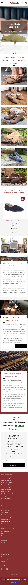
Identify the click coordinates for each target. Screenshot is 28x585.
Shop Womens (7, 43)
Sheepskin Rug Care (5, 559)
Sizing (2, 552)
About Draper (4, 538)
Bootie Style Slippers (5, 491)
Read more (20, 346)
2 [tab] (15, 53)
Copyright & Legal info (6, 531)
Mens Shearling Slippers (6, 480)
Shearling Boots (4, 512)
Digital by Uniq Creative (14, 574)
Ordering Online (5, 554)
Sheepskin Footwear (5, 498)
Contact (3, 542)
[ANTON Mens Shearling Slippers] (14, 208)
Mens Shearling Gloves (6, 489)
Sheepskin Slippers (5, 505)
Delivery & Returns (5, 550)
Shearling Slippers (5, 510)
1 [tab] (13, 53)
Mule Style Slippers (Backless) (7, 493)
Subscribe (13, 465)
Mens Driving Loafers (6, 521)
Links (2, 533)
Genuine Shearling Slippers (7, 514)
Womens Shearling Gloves (7, 487)
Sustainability (4, 540)
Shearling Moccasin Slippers (7, 496)
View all (13, 232)
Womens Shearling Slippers (7, 478)
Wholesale (3, 561)
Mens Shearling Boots (6, 484)
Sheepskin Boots (5, 508)
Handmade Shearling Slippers (8, 517)
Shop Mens (20, 43)
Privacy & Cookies (5, 535)
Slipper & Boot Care (5, 556)
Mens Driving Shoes (5, 519)
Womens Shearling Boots (6, 482)
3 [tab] (14, 228)
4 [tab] (16, 228)
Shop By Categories (5, 523)
